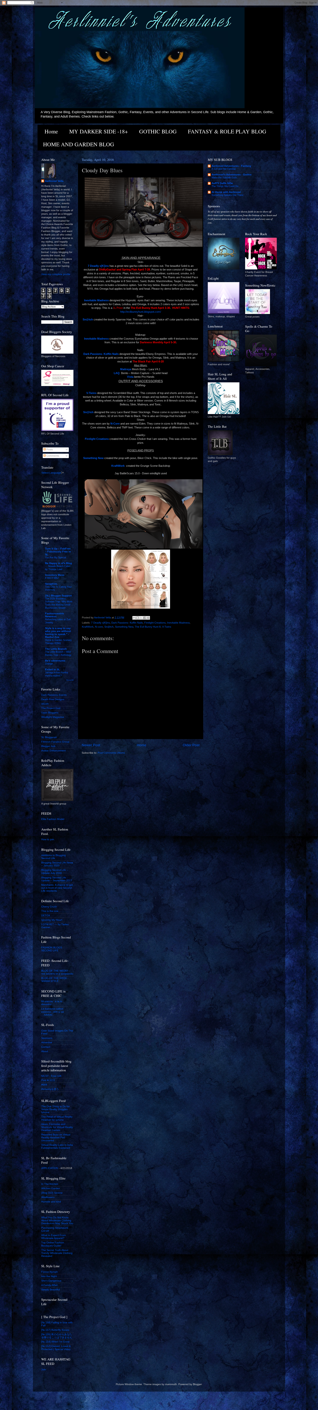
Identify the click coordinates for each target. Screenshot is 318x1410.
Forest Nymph (49, 1272)
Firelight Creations (155, 622)
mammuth (171, 1384)
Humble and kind (51, 1201)
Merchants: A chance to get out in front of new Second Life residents (57, 888)
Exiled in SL (52, 669)
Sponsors (46, 1038)
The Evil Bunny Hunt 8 (148, 626)
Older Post (191, 745)
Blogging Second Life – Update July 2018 (54, 871)
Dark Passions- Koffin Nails (127, 622)
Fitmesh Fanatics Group (55, 741)
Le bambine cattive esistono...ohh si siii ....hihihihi (52, 1011)
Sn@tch (109, 626)
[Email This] (134, 618)
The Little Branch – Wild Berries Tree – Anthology (58, 653)
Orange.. (49, 663)
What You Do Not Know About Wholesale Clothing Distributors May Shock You (57, 1220)
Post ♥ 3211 (48, 1080)
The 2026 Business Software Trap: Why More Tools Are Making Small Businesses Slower (58, 603)
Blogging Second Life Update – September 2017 (56, 879)
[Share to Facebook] (144, 618)
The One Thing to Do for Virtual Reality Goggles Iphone (55, 1109)
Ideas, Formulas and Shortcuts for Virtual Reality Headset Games (57, 1127)
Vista (130, 376)
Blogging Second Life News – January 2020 (57, 864)
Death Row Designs (52, 699)
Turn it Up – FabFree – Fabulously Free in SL (58, 551)
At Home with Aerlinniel (226, 192)
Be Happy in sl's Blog (58, 563)
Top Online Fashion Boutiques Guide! (52, 1244)
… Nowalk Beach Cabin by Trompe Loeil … (57, 568)
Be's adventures (55, 660)
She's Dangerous (51, 1280)
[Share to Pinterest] (148, 618)
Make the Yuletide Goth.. (225, 177)
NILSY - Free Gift (51, 1076)
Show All (69, 680)
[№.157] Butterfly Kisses (55, 1330)
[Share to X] (141, 618)
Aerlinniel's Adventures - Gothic (232, 174)
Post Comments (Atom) (111, 752)
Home (51, 131)
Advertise (46, 1042)
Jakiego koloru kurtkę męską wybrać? (56, 674)
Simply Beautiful (50, 1289)
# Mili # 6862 (52, 578)
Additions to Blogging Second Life (53, 857)
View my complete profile (55, 274)
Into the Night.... (50, 1276)
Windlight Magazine (52, 717)
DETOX (45, 915)
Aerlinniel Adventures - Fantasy (231, 166)
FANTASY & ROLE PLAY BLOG (227, 131)
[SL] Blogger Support (58, 595)
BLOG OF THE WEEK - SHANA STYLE (54, 980)
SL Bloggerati (49, 737)
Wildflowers (47, 1197)
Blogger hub (48, 746)
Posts (49, 449)
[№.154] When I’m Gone (55, 1341)
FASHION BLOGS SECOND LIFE (51, 949)
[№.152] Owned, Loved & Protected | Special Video (56, 1347)
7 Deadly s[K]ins (100, 622)
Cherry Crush (49, 906)
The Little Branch (56, 649)
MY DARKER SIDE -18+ (98, 131)
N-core (99, 626)
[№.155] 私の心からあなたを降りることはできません (56, 1336)
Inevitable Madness (178, 622)
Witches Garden (50, 1188)
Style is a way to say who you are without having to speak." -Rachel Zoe (58, 632)
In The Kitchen (49, 1184)
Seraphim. (51, 583)
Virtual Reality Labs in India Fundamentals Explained (57, 1146)
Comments (52, 455)
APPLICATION (49, 1168)
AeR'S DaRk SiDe (222, 183)
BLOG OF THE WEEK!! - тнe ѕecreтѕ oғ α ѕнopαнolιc (57, 972)
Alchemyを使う (50, 1089)
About (44, 1051)
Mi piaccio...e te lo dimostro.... (51, 1003)
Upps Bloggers (49, 712)
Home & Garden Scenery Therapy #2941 (58, 642)
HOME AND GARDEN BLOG (78, 144)
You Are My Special (55, 557)
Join (43, 1369)
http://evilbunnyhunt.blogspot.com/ (140, 311)
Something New (124, 626)
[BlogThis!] (137, 618)
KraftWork (87, 626)
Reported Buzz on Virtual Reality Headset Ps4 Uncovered (55, 1137)
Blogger (197, 1384)
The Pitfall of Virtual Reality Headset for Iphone (57, 1118)
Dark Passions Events (54, 695)
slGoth (45, 703)
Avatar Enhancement (53, 750)
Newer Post (91, 745)
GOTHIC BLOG (158, 131)
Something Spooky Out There (227, 195)
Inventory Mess (54, 575)
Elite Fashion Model (52, 819)
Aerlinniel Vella (54, 181)
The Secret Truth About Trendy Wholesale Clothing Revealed (57, 1253)
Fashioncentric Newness (54, 615)
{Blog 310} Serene (52, 1192)
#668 (44, 1084)
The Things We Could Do (225, 186)
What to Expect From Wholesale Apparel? (53, 1237)
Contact (45, 1047)
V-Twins (166, 626)
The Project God (50, 708)
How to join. (48, 839)
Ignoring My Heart (51, 920)
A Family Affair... (50, 1285)
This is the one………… (55, 911)
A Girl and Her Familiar (224, 168)
